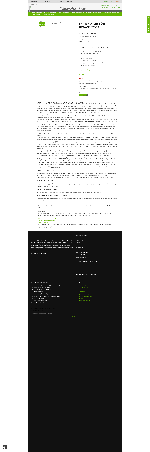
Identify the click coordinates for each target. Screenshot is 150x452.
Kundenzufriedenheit (84, 300)
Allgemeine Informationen (85, 285)
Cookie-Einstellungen (75, 316)
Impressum (63, 315)
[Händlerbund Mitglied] (43, 262)
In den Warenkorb (83, 95)
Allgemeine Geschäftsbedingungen (47, 220)
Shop (80, 289)
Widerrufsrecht (73, 315)
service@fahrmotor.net (84, 254)
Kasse (80, 293)
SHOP (53, 1)
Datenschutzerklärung (83, 315)
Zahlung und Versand (94, 90)
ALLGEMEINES (45, 1)
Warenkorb (82, 291)
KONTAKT (34, 4)
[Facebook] (56, 384)
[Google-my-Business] (56, 339)
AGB (68, 315)
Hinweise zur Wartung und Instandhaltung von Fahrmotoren (53, 218)
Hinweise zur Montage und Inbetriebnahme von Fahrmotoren (53, 217)
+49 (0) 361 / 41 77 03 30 (83, 250)
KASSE (116, 1)
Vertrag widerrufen (80, 305)
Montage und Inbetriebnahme (86, 294)
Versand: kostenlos (83, 74)
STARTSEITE (35, 1)
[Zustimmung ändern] (5, 447)
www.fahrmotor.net (83, 257)
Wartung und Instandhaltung (86, 296)
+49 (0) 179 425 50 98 (85, 252)
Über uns (81, 298)
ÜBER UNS (69, 1)
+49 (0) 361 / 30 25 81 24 (110, 5)
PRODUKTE (60, 1)
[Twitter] (56, 428)
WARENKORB (107, 1)
